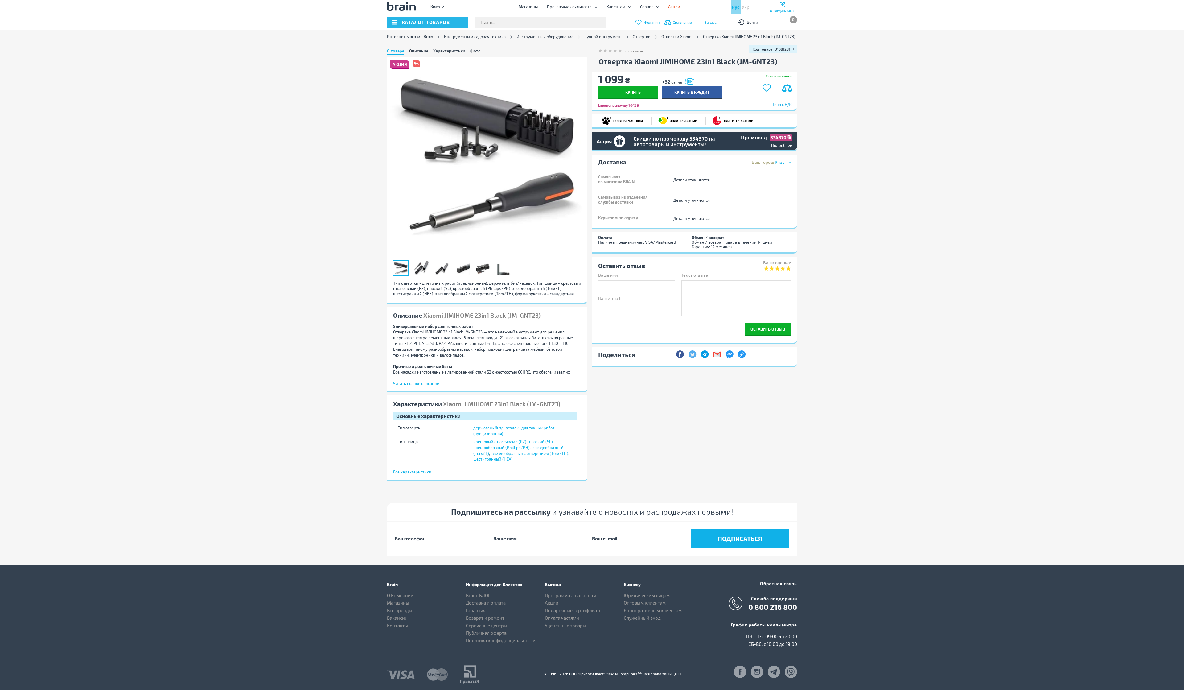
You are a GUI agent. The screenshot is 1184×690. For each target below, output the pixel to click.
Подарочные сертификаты (573, 610)
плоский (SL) (541, 441)
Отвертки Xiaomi (676, 37)
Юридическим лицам (647, 595)
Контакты (397, 625)
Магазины (528, 6)
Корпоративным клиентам (653, 610)
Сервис (646, 6)
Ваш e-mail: (609, 298)
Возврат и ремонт (485, 618)
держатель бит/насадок (496, 427)
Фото (475, 50)
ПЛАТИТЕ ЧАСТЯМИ (735, 119)
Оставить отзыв (767, 329)
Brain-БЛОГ (478, 595)
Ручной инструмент (603, 37)
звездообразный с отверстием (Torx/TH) (530, 453)
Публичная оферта (486, 633)
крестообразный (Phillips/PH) (501, 447)
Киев (435, 6)
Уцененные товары (565, 625)
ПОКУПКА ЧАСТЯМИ (626, 119)
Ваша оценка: (777, 262)
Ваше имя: (608, 275)
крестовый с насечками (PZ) (499, 441)
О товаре (395, 50)
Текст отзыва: (695, 275)
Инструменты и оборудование (545, 37)
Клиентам (615, 6)
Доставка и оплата (486, 602)
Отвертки (642, 37)
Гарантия (476, 610)
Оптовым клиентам (645, 602)
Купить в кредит (692, 92)
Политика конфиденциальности (501, 640)
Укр (745, 7)
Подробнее (781, 145)
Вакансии (397, 618)
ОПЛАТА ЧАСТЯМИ (681, 119)
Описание (418, 50)
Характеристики (449, 50)
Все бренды (399, 610)
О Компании (400, 595)
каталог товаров (426, 22)
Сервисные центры (486, 625)
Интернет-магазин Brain (410, 37)
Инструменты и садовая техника (475, 37)
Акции (551, 602)
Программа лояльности (569, 6)
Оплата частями (562, 618)
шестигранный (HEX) (493, 459)
